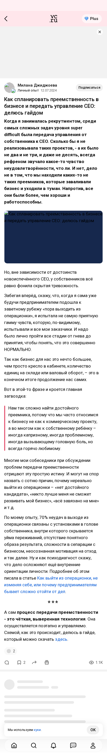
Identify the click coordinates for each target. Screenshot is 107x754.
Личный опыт (28, 90)
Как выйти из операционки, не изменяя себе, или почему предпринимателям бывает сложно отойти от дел (51, 584)
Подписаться (89, 87)
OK (93, 730)
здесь (61, 639)
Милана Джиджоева (37, 85)
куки (37, 730)
